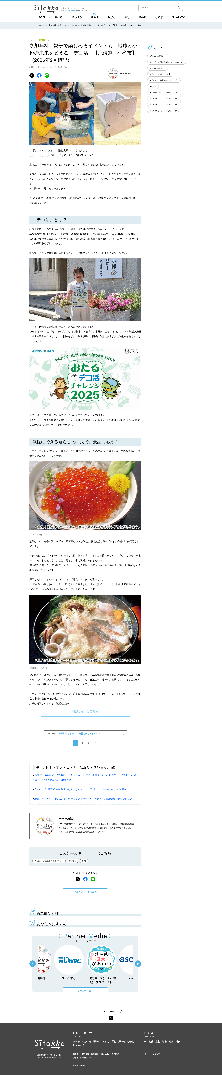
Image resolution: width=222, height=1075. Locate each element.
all (145, 1041)
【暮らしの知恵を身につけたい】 (42, 67)
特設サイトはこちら (85, 711)
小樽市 (58, 67)
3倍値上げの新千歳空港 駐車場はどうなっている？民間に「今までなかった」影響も (80, 789)
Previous (32, 963)
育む (127, 17)
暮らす (95, 17)
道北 (157, 1041)
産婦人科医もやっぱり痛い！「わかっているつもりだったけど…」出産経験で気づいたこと (83, 798)
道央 (178, 1041)
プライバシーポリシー (82, 1058)
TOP (33, 25)
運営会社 (76, 1054)
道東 (171, 1041)
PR (65, 67)
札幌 (151, 1041)
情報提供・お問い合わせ (101, 1054)
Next (138, 963)
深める (142, 17)
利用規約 (115, 1054)
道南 (164, 1041)
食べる (59, 17)
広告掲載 (85, 1054)
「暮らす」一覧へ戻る (85, 892)
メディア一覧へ (85, 991)
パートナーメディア (152, 1054)
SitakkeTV (178, 17)
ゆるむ (159, 17)
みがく (111, 17)
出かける (77, 17)
